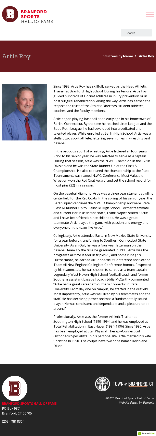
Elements (148, 402)
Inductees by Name (117, 56)
